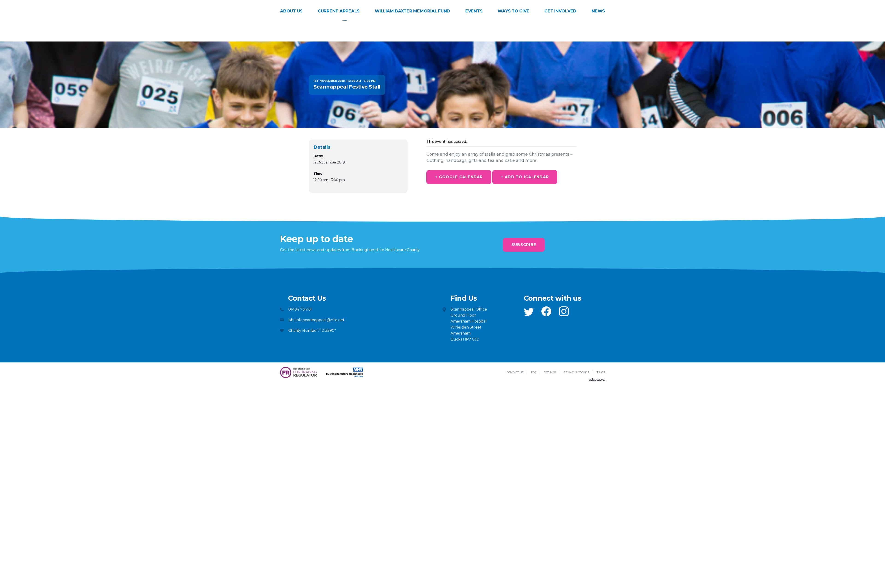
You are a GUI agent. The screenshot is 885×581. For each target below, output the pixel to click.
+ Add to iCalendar (525, 177)
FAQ (533, 372)
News (598, 11)
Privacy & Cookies (576, 372)
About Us (291, 11)
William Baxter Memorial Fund (412, 11)
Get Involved (560, 11)
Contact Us (515, 372)
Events (474, 11)
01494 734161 (300, 309)
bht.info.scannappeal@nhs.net (316, 320)
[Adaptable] (597, 380)
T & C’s (601, 372)
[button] (529, 312)
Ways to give (513, 11)
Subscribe (523, 245)
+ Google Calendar (459, 177)
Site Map (550, 372)
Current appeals (339, 11)
